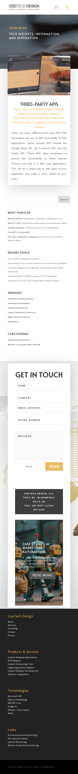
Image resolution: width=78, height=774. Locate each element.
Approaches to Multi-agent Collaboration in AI (35, 219)
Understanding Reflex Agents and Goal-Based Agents (37, 223)
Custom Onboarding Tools (20, 664)
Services (18, 122)
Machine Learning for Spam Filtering (24, 345)
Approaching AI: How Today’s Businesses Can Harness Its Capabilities (37, 263)
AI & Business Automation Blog (22, 735)
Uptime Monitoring (17, 742)
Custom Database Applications (22, 657)
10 (53, 599)
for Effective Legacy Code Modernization (33, 228)
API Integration (41, 109)
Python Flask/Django (17, 699)
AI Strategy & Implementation (21, 299)
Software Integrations (18, 674)
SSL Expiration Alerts (18, 738)
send (54, 467)
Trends (39, 127)
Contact (11, 632)
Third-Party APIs (39, 104)
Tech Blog (12, 628)
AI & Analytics (14, 660)
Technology (57, 122)
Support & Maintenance (18, 308)
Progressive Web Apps (48, 118)
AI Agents (12, 706)
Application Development (19, 303)
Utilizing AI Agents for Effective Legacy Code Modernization (32, 276)
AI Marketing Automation (18, 340)
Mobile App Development (19, 317)
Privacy (11, 635)
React (10, 713)
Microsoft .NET (15, 696)
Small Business (36, 122)
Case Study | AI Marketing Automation (24, 259)
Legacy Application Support (21, 667)
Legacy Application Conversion (22, 312)
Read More (42, 575)
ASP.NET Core (14, 703)
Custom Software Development (23, 670)
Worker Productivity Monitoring (23, 745)
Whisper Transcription (18, 709)
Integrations (13, 322)
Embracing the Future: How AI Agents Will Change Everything (33, 281)
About (11, 621)
